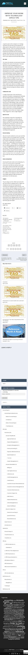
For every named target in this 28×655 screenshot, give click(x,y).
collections (8, 609)
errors (9, 614)
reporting (5, 633)
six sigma (12, 634)
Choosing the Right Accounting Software (13, 339)
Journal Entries (10, 515)
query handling (18, 628)
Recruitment (7, 579)
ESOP (16, 614)
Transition (7, 537)
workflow (17, 639)
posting (11, 626)
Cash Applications (11, 470)
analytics (23, 602)
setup (8, 634)
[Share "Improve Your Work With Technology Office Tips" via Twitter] (11, 245)
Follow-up (17, 617)
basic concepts (15, 605)
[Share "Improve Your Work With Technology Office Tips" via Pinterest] (16, 245)
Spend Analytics (11, 454)
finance (10, 617)
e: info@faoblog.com (7, 651)
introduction (8, 620)
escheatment (13, 614)
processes (21, 626)
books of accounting (20, 606)
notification (15, 621)
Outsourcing (10, 625)
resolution (9, 633)
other (23, 623)
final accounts (18, 616)
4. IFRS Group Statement (10, 557)
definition (11, 613)
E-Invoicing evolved (18, 218)
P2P (18, 625)
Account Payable (10, 435)
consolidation (19, 609)
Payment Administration (13, 451)
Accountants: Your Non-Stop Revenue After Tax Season (13, 320)
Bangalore (8, 582)
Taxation (22, 635)
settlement (5, 634)
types (17, 638)
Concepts (8, 419)
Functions (7, 432)
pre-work (15, 626)
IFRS (4, 541)
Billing (8, 467)
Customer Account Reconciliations (15, 483)
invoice (14, 620)
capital (12, 607)
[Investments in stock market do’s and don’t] (14, 292)
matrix (10, 621)
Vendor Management (12, 461)
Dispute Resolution (11, 499)
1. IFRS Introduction (9, 544)
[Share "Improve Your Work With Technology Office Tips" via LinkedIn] (19, 245)
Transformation (8, 534)
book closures (14, 606)
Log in (4, 383)
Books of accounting (10, 416)
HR (12, 618)
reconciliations (10, 630)
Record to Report (10, 509)
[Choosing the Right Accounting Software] (14, 331)
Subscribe (4, 398)
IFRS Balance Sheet (9, 560)
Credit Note (10, 480)
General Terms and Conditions (18, 651)
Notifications (6, 576)
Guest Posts (19, 20)
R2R (23, 628)
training (6, 636)
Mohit (8, 20)
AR (11, 603)
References (5, 589)
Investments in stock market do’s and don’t (13, 300)
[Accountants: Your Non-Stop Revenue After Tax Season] (14, 311)
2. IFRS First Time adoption (11, 550)
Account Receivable (10, 464)
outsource (6, 625)
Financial (13, 617)
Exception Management (12, 445)
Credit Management (12, 477)
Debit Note (9, 496)
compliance (14, 609)
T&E (19, 635)
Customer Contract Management (15, 486)
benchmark (21, 605)
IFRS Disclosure (8, 563)
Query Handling (10, 506)
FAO (3, 429)
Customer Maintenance (12, 490)
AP (5, 604)
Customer (5, 282)
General (4, 528)
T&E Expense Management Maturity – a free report (7, 219)
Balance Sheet (18, 604)
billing (9, 606)
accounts (14, 600)
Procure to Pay (6, 628)
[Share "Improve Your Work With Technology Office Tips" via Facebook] (8, 245)
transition (18, 636)
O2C (20, 621)
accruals (11, 602)
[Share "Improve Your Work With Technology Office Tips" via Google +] (14, 245)
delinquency (15, 613)
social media (17, 634)
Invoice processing (11, 448)
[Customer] (14, 273)
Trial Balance (9, 426)
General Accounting (11, 512)
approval (8, 604)
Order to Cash (16, 623)
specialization (22, 634)
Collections (9, 474)
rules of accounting (20, 633)
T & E (8, 458)
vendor (19, 638)
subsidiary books (15, 635)
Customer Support (11, 493)
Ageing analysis (17, 602)
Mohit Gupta (11, 649)
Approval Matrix (11, 438)
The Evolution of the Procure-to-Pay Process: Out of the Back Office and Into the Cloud (7, 228)
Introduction (7, 525)
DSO (22, 613)
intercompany (16, 618)
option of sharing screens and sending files (12, 153)
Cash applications (18, 607)
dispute (19, 613)
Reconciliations (10, 518)
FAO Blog (22, 649)
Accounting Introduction (10, 413)
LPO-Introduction (9, 573)
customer (21, 610)
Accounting (5, 410)
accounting (8, 600)
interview (22, 618)
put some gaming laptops (9, 163)
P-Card (14, 625)
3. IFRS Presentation (9, 553)
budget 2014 (8, 607)
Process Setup (8, 531)
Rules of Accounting (10, 422)
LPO (3, 569)
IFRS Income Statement (10, 566)
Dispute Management (12, 442)
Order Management (11, 502)
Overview (8, 547)
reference (19, 631)
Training (7, 585)
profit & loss (13, 628)
